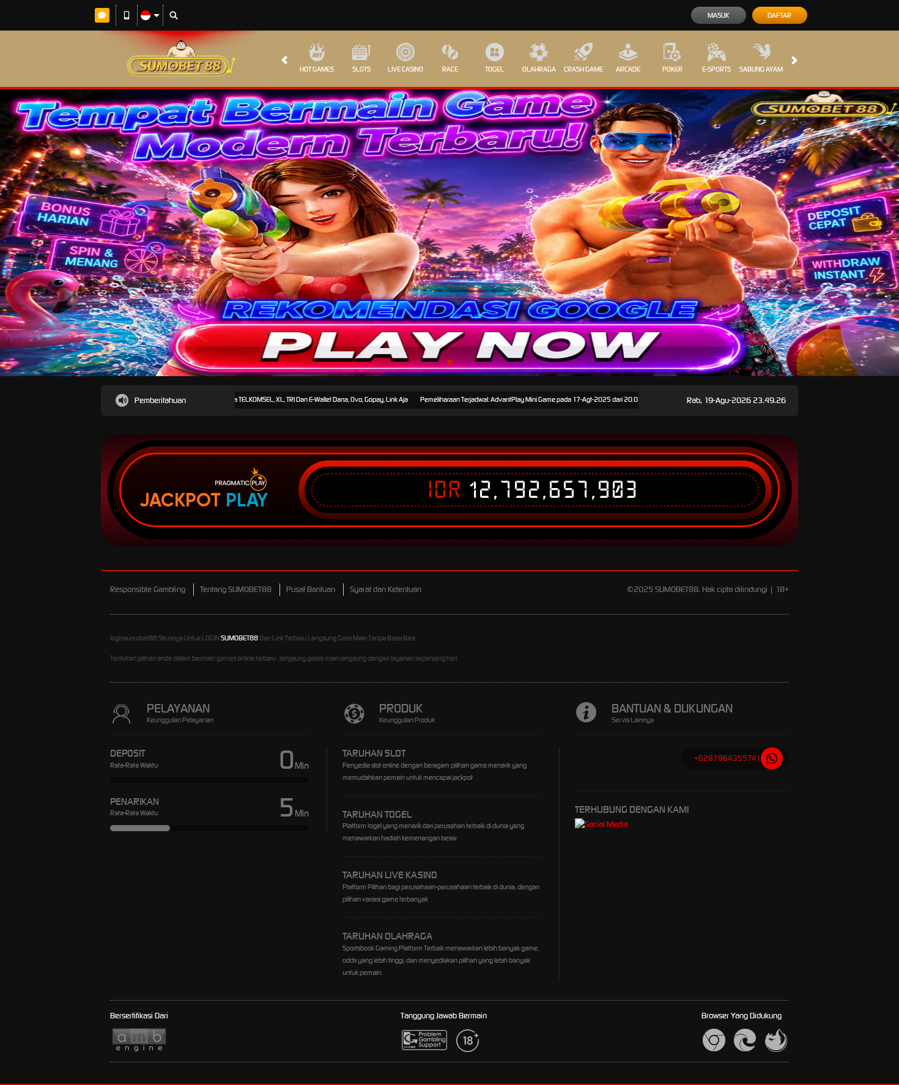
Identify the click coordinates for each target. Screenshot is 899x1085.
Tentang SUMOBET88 (236, 589)
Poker (672, 69)
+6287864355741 (727, 758)
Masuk (718, 15)
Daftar (779, 15)
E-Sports (716, 69)
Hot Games (317, 69)
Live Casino (405, 69)
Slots (361, 69)
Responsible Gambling (147, 589)
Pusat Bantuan (310, 589)
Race (450, 69)
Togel (494, 69)
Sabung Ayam (761, 69)
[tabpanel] (449, 232)
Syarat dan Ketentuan (385, 589)
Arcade (628, 69)
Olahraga (539, 69)
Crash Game (583, 69)
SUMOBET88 (239, 638)
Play (247, 500)
